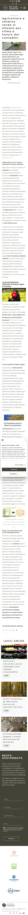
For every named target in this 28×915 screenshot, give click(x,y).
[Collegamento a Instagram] (12, 1)
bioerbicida (17, 320)
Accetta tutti (14, 469)
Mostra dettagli (19, 465)
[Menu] (24, 8)
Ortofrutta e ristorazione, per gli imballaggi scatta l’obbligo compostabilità (12, 666)
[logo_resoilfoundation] (11, 8)
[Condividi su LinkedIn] (13, 630)
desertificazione (15, 107)
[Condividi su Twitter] (6, 630)
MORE (6, 675)
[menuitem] (20, 8)
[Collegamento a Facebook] (15, 1)
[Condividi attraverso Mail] (16, 630)
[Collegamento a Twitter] (10, 1)
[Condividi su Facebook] (3, 630)
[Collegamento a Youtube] (19, 1)
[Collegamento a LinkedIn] (17, 1)
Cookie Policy (8, 911)
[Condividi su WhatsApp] (9, 630)
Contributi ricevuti (15, 911)
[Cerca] (20, 8)
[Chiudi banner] (25, 440)
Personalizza (13, 473)
